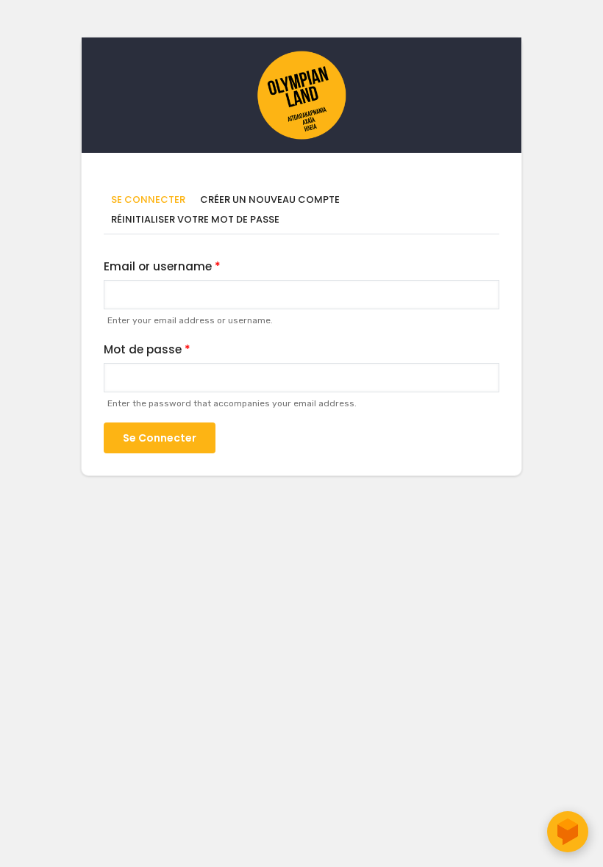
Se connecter (152, 200)
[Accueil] (301, 58)
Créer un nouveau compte (270, 199)
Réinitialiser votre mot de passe (195, 219)
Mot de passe (143, 349)
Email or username (158, 266)
